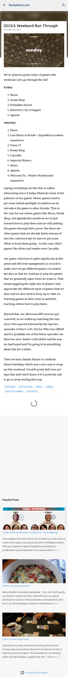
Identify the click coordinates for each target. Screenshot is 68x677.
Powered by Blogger (36, 672)
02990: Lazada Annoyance (15, 586)
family (39, 387)
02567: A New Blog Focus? (15, 639)
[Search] (63, 5)
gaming (49, 387)
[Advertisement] (34, 455)
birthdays (10, 387)
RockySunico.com (19, 5)
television (31, 391)
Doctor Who (25, 387)
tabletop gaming (14, 391)
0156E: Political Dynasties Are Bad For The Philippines (30, 532)
